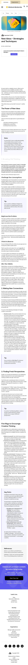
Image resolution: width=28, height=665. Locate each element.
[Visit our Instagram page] (18, 646)
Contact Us (14, 600)
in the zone (18, 467)
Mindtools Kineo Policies (14, 656)
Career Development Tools (14, 610)
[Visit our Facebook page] (5, 646)
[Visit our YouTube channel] (22, 646)
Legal (14, 657)
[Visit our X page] (10, 646)
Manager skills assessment (14, 629)
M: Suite (14, 631)
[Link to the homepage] (14, 7)
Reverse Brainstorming (12, 261)
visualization (15, 282)
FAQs (14, 597)
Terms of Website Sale (14, 659)
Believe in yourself (8, 436)
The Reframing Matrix (14, 411)
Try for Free (14, 54)
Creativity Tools (14, 13)
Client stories (14, 637)
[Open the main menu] (2, 7)
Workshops (14, 632)
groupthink (12, 166)
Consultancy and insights (14, 634)
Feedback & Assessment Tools (14, 619)
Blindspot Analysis (16, 203)
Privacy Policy (9, 583)
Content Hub (5, 13)
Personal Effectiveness (14, 613)
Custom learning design (14, 635)
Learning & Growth (14, 615)
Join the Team (14, 601)
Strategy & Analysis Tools (14, 616)
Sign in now (18, 581)
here (22, 552)
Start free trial (14, 578)
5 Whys (12, 145)
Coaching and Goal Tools (14, 618)
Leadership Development (14, 612)
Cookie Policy (14, 662)
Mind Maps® (15, 360)
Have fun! (6, 476)
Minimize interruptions (9, 466)
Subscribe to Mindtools (14, 599)
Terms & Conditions (17, 583)
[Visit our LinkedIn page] (14, 646)
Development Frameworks (14, 621)
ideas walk (6, 464)
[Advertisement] (14, 72)
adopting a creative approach (8, 114)
